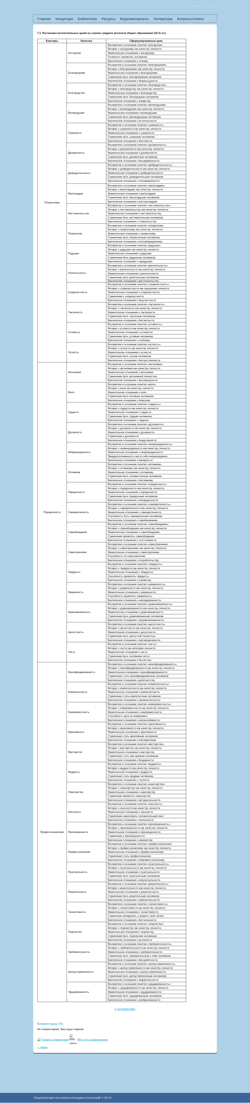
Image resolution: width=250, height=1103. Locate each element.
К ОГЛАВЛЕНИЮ (125, 1009)
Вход (213, 6)
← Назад (42, 1047)
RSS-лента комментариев (92, 1039)
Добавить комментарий (55, 1039)
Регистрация (195, 6)
